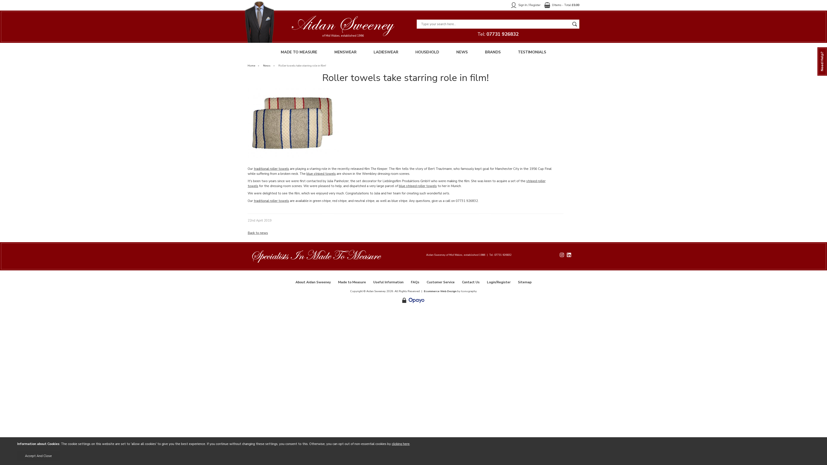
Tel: (498, 34)
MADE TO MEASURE (299, 52)
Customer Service (441, 282)
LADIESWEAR (386, 52)
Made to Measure (352, 282)
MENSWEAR (345, 52)
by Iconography (450, 291)
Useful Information (388, 282)
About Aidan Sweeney (313, 282)
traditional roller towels (271, 169)
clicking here (401, 444)
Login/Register (499, 282)
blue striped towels (321, 174)
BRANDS (493, 52)
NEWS (462, 52)
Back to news (258, 233)
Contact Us (471, 282)
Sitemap (525, 282)
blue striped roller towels (418, 186)
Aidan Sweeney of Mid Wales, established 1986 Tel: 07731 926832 (468, 255)
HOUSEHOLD (427, 52)
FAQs (415, 282)
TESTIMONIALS (532, 52)
